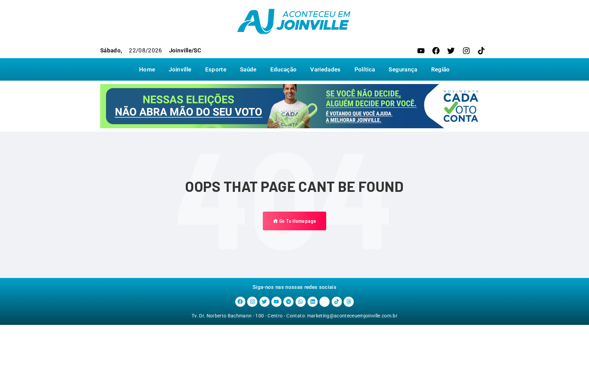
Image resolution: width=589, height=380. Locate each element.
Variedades (325, 69)
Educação (283, 69)
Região (440, 69)
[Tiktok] (481, 50)
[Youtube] (420, 50)
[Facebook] (435, 50)
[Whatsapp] (301, 302)
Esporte (215, 69)
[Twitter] (450, 50)
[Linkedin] (312, 302)
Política (364, 69)
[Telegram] (288, 302)
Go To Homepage (297, 221)
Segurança (403, 69)
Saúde (248, 69)
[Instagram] (466, 50)
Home (147, 69)
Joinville (180, 69)
